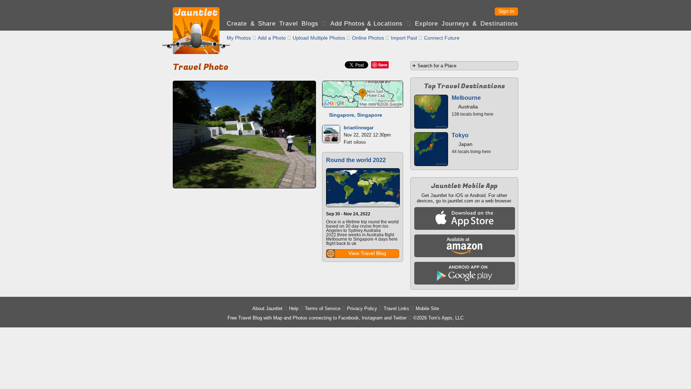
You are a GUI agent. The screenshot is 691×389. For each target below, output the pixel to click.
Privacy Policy (362, 308)
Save (382, 64)
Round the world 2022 (356, 160)
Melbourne (466, 98)
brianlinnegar (359, 127)
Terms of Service (322, 308)
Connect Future (442, 38)
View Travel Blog (367, 253)
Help (293, 308)
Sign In (506, 11)
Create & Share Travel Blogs (273, 23)
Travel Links (396, 308)
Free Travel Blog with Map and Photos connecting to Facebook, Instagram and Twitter (317, 318)
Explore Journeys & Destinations (466, 23)
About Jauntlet (267, 308)
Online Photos (368, 38)
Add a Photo (272, 38)
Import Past (404, 38)
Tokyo (460, 135)
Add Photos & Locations (366, 23)
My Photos (239, 38)
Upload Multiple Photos (319, 38)
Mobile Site (427, 308)
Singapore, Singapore (355, 115)
